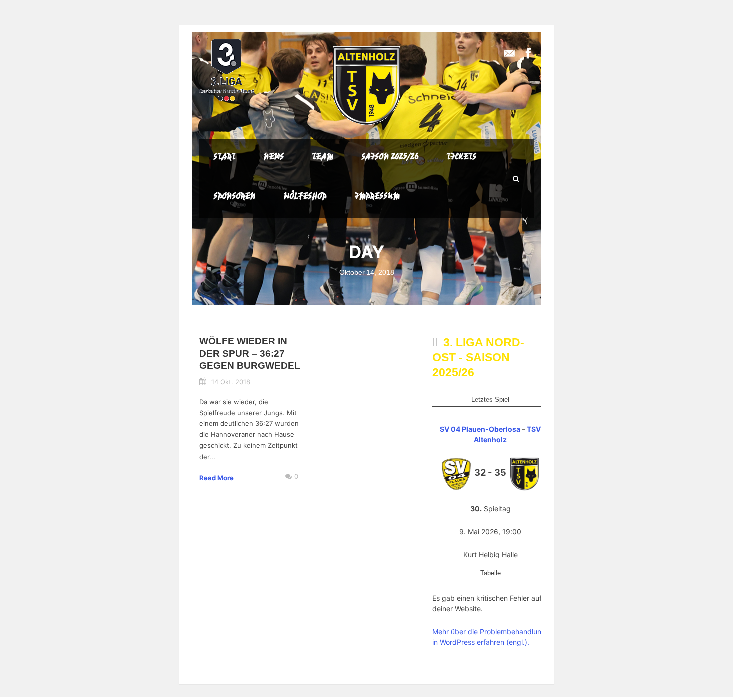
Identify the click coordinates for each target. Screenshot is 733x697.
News (273, 156)
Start (224, 156)
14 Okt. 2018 (230, 382)
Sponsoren (234, 195)
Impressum (377, 195)
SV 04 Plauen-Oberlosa (480, 429)
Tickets (461, 156)
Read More (216, 478)
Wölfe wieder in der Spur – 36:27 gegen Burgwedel (249, 353)
